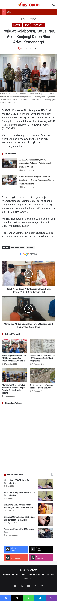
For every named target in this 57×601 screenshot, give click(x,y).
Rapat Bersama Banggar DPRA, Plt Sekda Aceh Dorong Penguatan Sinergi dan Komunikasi (36, 180)
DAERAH (16, 25)
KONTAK (36, 574)
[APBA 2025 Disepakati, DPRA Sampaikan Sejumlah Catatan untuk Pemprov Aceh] (9, 163)
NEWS (33, 19)
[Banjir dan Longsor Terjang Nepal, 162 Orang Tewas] (42, 375)
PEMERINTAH (38, 25)
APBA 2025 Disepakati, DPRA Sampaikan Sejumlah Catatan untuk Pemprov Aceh (35, 163)
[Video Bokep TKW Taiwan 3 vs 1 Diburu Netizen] (45, 484)
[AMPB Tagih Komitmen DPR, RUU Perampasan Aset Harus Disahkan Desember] (14, 346)
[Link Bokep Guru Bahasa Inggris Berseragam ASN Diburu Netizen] (45, 508)
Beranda (26, 19)
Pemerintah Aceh (17, 247)
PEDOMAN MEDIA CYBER (22, 574)
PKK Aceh (30, 247)
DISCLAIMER (29, 579)
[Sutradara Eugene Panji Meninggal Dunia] (45, 533)
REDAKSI (7, 574)
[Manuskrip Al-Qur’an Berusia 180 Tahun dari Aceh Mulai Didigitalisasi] (42, 346)
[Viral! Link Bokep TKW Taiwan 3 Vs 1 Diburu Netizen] (45, 496)
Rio (22, 48)
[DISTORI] (28, 4)
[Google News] (28, 254)
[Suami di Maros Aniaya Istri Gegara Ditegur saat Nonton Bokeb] (45, 521)
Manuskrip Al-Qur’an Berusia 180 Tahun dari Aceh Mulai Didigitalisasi (42, 358)
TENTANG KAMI (47, 574)
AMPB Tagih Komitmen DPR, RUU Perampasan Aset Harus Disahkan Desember (14, 358)
